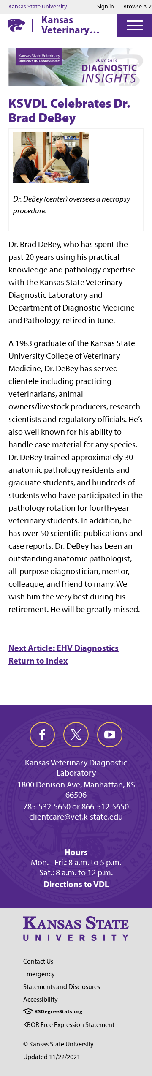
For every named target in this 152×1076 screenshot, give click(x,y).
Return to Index (38, 660)
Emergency (39, 974)
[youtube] (109, 734)
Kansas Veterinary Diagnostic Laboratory (66, 24)
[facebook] (42, 734)
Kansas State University (37, 6)
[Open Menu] (134, 25)
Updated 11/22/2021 (51, 1057)
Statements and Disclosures (61, 987)
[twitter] (76, 734)
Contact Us (38, 961)
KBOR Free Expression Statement (68, 1025)
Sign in (105, 6)
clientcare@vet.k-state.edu (76, 817)
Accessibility (40, 999)
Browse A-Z (137, 6)
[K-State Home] (16, 25)
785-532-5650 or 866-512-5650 (76, 806)
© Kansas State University (58, 1044)
